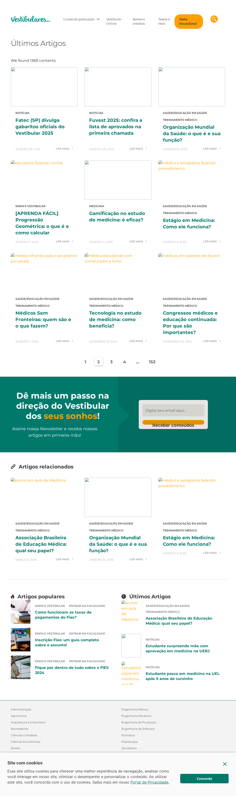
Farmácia (128, 735)
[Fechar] (225, 764)
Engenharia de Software (138, 728)
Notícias (22, 113)
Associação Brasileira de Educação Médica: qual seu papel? (41, 544)
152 (151, 361)
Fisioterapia (129, 741)
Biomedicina (19, 728)
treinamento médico (180, 120)
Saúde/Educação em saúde (185, 113)
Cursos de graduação (78, 19)
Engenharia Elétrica (134, 709)
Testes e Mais (164, 21)
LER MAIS (63, 148)
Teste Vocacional (188, 21)
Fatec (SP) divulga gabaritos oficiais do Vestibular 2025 (40, 126)
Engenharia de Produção (138, 722)
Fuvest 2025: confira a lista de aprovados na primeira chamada (115, 126)
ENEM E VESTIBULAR (30, 206)
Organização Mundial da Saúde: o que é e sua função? (192, 133)
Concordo (204, 778)
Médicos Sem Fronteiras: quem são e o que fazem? (43, 319)
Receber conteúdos (173, 424)
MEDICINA (96, 206)
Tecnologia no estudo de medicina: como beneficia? (115, 319)
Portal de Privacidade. (149, 782)
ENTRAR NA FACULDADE (87, 606)
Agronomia (19, 716)
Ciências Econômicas (25, 741)
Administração (21, 709)
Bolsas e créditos (139, 21)
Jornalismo (129, 748)
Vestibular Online (113, 21)
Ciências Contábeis (24, 735)
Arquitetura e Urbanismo (28, 722)
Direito (15, 748)
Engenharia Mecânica (136, 716)
